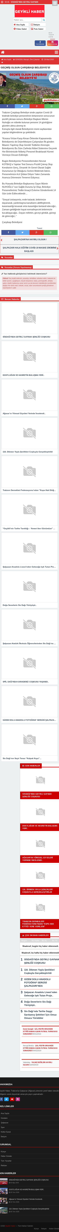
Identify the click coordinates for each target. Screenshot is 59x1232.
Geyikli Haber (10, 1226)
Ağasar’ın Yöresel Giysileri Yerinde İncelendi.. (26, 1199)
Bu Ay (44, 940)
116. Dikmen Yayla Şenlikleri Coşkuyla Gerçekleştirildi (29, 1209)
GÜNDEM (19, 59)
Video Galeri (21, 29)
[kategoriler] (56, 52)
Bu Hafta (35, 940)
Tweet (39, 228)
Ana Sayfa (20, 25)
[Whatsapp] (52, 106)
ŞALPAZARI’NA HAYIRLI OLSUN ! (30, 239)
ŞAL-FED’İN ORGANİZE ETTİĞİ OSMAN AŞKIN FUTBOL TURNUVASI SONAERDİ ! (40, 1031)
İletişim (36, 25)
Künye (36, 1229)
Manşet (26, 59)
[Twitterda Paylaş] (22, 106)
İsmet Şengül (28, 1029)
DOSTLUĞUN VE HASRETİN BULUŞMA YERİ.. (26, 1190)
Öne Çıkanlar (35, 59)
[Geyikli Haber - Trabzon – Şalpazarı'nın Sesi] (29, 11)
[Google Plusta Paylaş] (37, 106)
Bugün (24, 940)
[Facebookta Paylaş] (7, 106)
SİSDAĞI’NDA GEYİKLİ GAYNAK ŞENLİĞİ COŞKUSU (29, 1180)
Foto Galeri (38, 29)
